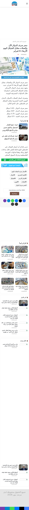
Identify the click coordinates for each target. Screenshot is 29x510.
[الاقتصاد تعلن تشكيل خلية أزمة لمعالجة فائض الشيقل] (21, 281)
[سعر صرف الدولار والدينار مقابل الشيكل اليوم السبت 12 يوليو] (21, 265)
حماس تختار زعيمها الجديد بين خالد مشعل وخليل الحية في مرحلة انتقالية (9, 324)
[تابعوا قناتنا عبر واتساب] (14, 160)
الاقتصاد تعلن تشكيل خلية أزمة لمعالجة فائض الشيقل (22, 288)
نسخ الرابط (14, 193)
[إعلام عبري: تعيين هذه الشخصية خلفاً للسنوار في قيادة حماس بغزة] (23, 303)
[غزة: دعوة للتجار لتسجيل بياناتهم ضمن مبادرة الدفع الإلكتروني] (23, 126)
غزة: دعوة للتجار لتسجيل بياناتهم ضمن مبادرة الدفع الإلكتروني (10, 127)
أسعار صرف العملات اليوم (19, 171)
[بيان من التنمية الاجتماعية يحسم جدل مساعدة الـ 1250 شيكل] (23, 403)
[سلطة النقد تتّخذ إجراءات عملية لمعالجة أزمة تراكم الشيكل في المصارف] (7, 281)
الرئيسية (24, 41)
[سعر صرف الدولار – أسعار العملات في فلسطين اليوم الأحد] (7, 249)
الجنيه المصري (22, 175)
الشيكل (13, 178)
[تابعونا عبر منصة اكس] (14, 165)
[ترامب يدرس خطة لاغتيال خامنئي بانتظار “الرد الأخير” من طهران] (23, 333)
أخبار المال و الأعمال (17, 41)
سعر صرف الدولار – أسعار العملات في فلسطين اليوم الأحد (7, 256)
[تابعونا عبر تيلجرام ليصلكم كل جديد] (14, 77)
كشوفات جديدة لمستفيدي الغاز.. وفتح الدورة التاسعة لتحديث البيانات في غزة (10, 316)
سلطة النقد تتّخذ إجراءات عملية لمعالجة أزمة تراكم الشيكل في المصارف (8, 288)
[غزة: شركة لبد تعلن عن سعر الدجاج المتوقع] (23, 138)
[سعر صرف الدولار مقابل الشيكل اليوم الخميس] (7, 265)
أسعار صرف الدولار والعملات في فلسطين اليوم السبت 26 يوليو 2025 (22, 256)
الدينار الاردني (22, 178)
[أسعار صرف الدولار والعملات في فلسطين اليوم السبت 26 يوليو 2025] (21, 249)
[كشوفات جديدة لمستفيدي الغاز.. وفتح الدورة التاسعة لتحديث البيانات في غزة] (23, 317)
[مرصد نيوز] (14, 3)
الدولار (12, 175)
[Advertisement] (14, 23)
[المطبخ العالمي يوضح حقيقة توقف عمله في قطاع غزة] (23, 310)
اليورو (16, 182)
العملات (24, 182)
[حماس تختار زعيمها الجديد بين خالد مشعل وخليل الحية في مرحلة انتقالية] (23, 325)
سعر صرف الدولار (21, 185)
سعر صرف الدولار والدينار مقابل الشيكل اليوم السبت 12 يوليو (21, 272)
